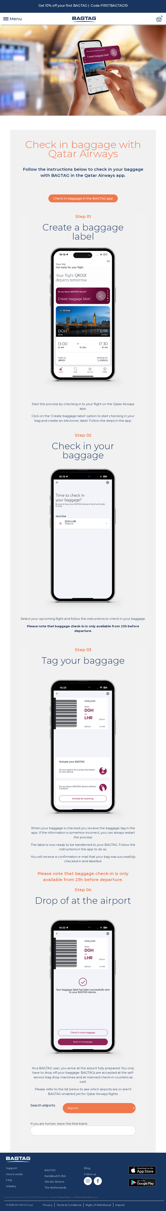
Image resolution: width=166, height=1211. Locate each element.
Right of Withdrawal (98, 1205)
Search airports (42, 1105)
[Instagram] (88, 1181)
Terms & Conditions (69, 1205)
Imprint (120, 1205)
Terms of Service (83, 1197)
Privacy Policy (63, 1197)
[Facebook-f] (98, 1181)
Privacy (47, 1205)
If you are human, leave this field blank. (59, 1123)
